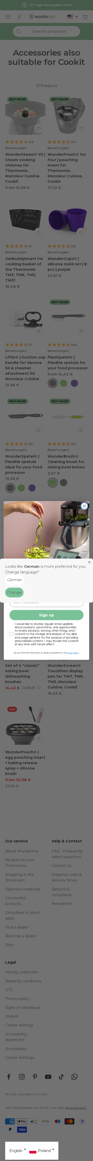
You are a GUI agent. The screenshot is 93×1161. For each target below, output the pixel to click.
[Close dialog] (84, 506)
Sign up (46, 615)
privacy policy (73, 653)
